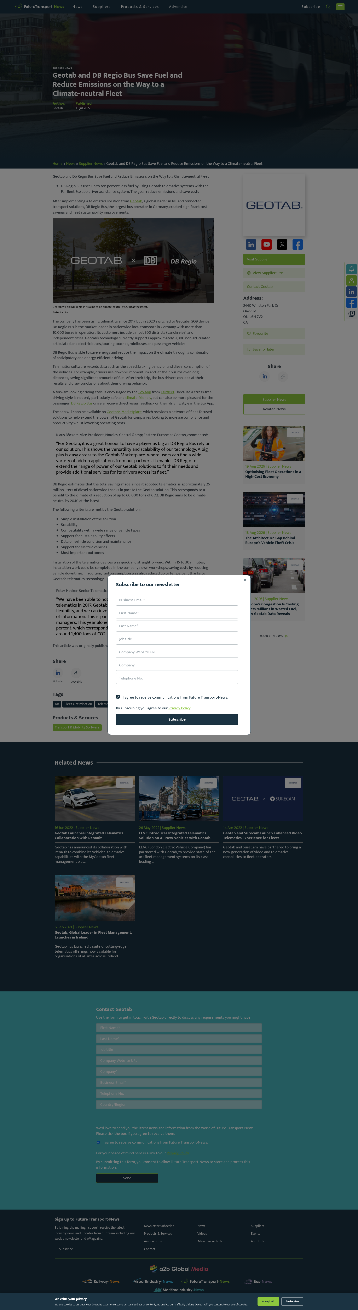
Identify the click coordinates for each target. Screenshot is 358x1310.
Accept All (268, 1301)
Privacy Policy (179, 708)
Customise (292, 1301)
